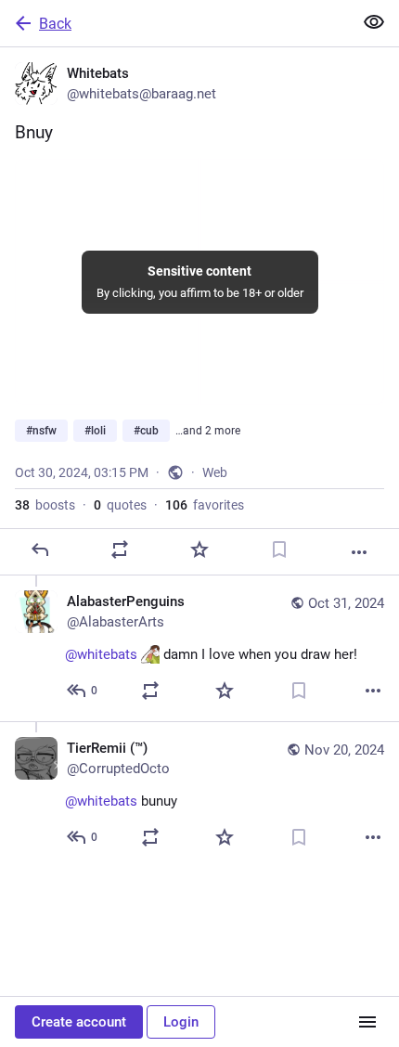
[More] (359, 552)
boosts (45, 505)
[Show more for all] (374, 22)
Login (181, 1022)
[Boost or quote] (120, 549)
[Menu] (367, 1022)
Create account (79, 1022)
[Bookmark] (279, 549)
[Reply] (40, 549)
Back (55, 23)
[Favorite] (199, 549)
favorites (204, 505)
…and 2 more (207, 430)
